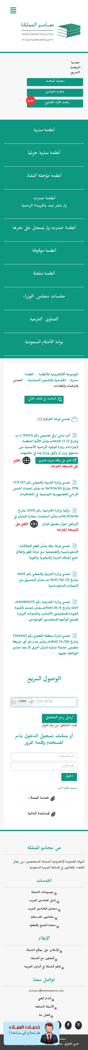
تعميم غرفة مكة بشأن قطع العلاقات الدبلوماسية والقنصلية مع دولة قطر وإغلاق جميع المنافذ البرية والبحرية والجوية (47, 553)
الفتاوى (44, 320)
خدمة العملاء (38, 798)
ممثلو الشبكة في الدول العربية (42, 967)
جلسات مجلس (44, 297)
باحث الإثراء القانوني (56, 103)
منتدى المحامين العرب (42, 909)
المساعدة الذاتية (39, 814)
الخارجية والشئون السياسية (46, 381)
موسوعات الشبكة (42, 893)
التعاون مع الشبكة (42, 959)
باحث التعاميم (55, 92)
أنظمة (44, 131)
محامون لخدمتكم (42, 917)
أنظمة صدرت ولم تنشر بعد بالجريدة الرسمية (44, 203)
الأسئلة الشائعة (44, 1007)
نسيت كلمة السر (67, 788)
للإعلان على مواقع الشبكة (42, 951)
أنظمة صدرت (44, 229)
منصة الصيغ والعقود (42, 926)
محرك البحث (55, 82)
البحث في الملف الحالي (42, 399)
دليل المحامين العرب (42, 901)
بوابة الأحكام (44, 343)
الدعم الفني (44, 999)
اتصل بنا (44, 1016)
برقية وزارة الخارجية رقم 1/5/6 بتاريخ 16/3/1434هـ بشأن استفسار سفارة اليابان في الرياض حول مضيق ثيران (46, 518)
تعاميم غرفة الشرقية (56, 420)
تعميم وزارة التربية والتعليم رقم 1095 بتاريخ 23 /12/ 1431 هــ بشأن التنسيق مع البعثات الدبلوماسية (47, 581)
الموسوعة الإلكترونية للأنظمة (58, 375)
